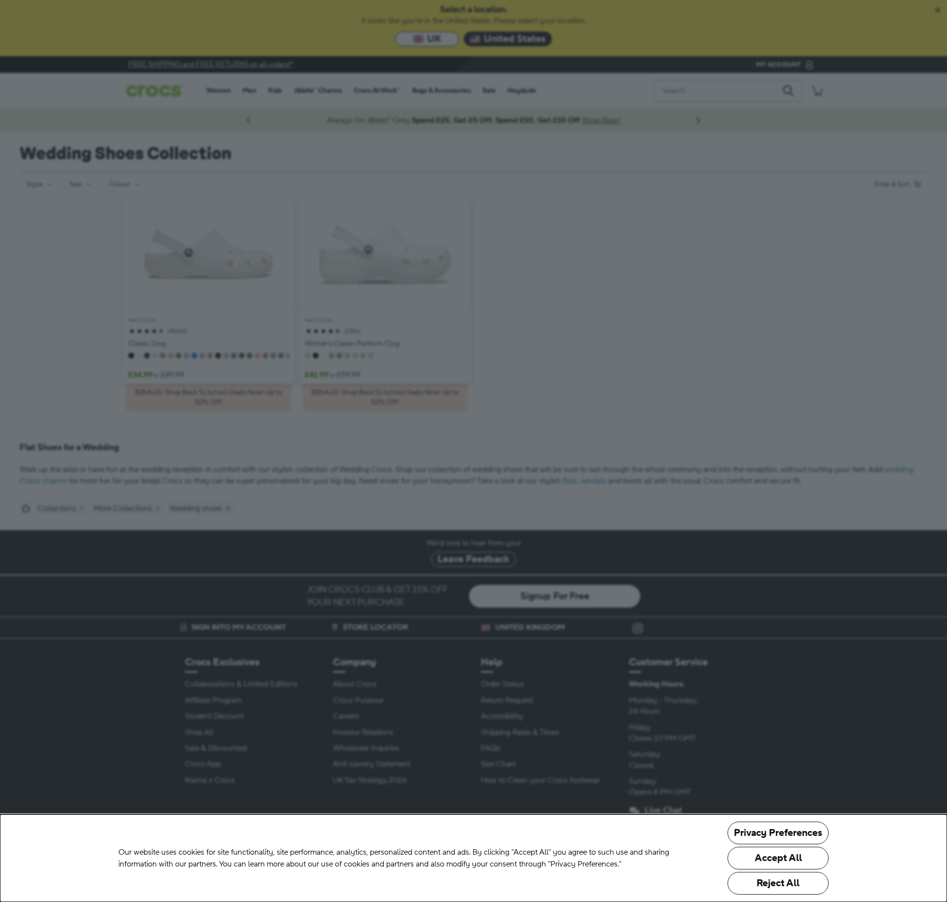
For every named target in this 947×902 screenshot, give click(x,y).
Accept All (778, 858)
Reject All (778, 883)
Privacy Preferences (778, 833)
